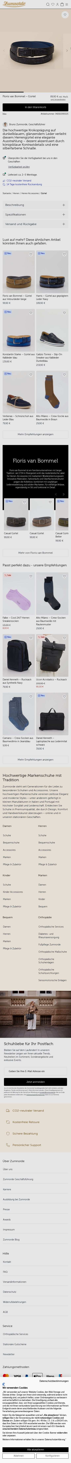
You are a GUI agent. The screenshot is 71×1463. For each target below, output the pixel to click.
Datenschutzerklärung (55, 1439)
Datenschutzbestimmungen (54, 1381)
